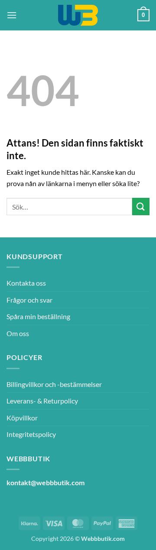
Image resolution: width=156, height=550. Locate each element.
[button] (11, 15)
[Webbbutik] (78, 15)
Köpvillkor (22, 417)
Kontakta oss (26, 283)
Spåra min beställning (38, 316)
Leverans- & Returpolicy (42, 401)
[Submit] (141, 206)
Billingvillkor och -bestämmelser (54, 384)
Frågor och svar (29, 300)
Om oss (17, 333)
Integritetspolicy (31, 434)
